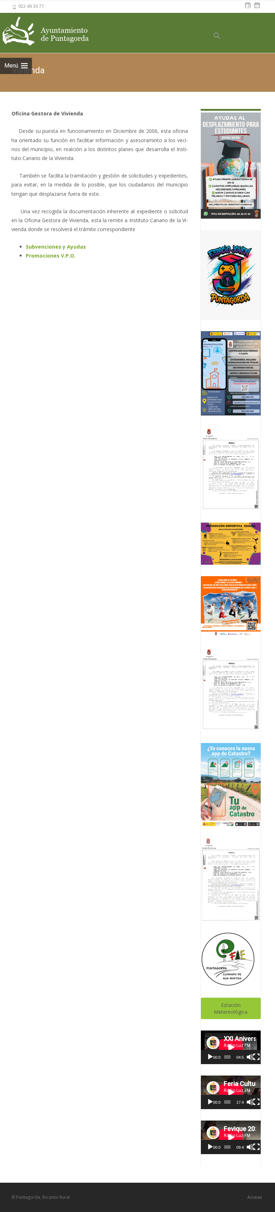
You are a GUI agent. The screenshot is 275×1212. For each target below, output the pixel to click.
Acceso (254, 1197)
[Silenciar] (249, 1057)
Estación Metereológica (230, 1008)
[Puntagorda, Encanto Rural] (53, 31)
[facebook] (248, 8)
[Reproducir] (210, 1057)
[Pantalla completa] (256, 1057)
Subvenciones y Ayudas (56, 246)
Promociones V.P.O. (51, 255)
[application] (231, 1047)
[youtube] (257, 8)
